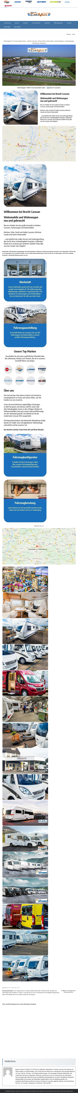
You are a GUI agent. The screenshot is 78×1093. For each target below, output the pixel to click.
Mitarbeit (42, 1091)
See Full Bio (47, 1083)
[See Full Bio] (51, 1083)
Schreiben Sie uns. (10, 1061)
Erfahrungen (63, 1091)
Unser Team (18, 1091)
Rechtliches (33, 1091)
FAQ (30, 1091)
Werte (38, 1091)
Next (73, 34)
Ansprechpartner (24, 1091)
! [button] (43, 526)
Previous (69, 34)
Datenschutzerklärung (48, 1091)
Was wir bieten (57, 1091)
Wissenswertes (70, 1091)
